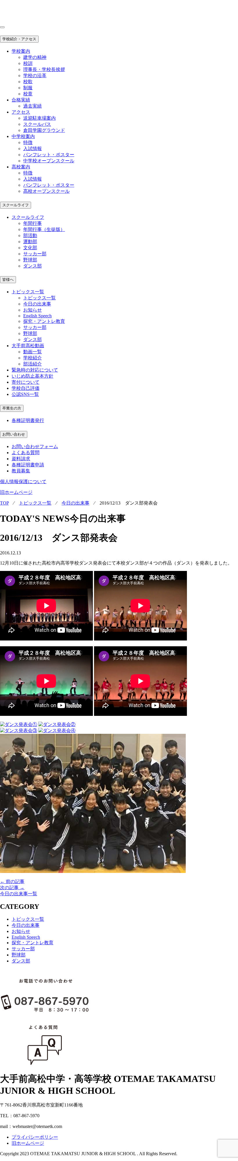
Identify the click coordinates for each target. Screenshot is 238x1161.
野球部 (30, 259)
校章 (28, 93)
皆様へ (8, 279)
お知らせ (32, 309)
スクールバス (37, 124)
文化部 (30, 247)
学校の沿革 (34, 75)
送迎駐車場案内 (39, 118)
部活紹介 (32, 363)
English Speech (37, 315)
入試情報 (32, 148)
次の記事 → (12, 887)
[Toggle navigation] (2, 27)
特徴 (28, 142)
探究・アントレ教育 (44, 321)
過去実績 (32, 105)
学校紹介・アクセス (19, 39)
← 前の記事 (12, 881)
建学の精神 (34, 57)
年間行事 (32, 223)
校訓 (28, 63)
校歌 (28, 81)
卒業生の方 (11, 408)
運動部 (30, 241)
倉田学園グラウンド (44, 130)
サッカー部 (34, 253)
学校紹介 (32, 357)
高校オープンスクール (46, 191)
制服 (28, 87)
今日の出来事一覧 (18, 893)
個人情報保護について (23, 481)
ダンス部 (32, 265)
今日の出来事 (37, 303)
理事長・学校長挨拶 (44, 69)
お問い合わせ (13, 434)
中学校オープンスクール (48, 160)
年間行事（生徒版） (44, 229)
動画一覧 (32, 351)
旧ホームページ (16, 492)
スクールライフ (15, 205)
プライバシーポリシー (35, 1137)
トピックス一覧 (39, 297)
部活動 (30, 235)
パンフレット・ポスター (48, 154)
